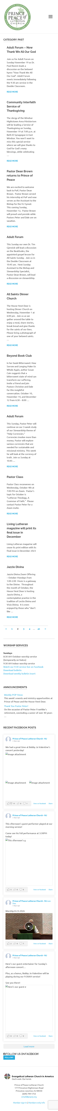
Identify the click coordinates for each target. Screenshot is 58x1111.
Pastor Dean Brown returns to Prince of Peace (20, 175)
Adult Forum (15, 237)
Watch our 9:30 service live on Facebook (23, 666)
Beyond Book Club (19, 355)
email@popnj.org (29, 1096)
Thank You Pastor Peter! (16, 706)
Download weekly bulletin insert (19, 673)
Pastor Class (15, 477)
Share (51, 803)
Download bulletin (12, 670)
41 (39, 628)
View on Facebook (39, 803)
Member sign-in (20, 1102)
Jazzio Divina (15, 567)
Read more (12, 92)
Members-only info (36, 1102)
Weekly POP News (13, 694)
